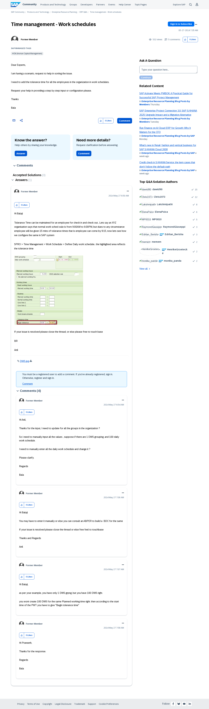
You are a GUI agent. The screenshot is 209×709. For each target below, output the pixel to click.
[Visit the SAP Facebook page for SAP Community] (173, 704)
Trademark (79, 704)
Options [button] (196, 24)
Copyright (47, 704)
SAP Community (17, 12)
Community (29, 4)
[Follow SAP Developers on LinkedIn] (189, 704)
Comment (124, 120)
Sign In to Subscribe (181, 24)
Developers (87, 4)
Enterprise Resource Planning (64, 12)
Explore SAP (179, 4)
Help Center (125, 4)
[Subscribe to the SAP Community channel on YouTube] (184, 704)
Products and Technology (53, 4)
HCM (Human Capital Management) (27, 53)
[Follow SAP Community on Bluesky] (178, 704)
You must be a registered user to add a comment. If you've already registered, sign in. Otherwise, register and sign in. (67, 376)
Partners (100, 4)
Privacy (20, 704)
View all (143, 268)
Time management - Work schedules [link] (105, 12)
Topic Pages (141, 4)
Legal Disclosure (63, 704)
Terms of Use (33, 704)
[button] (185, 39)
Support (92, 704)
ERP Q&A (83, 12)
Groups (73, 4)
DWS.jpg (24, 361)
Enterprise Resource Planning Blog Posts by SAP (168, 136)
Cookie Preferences (109, 704)
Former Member (29, 39)
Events (111, 4)
